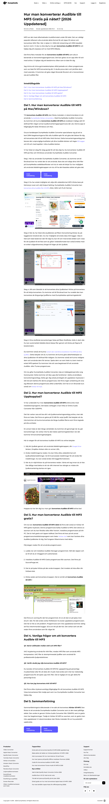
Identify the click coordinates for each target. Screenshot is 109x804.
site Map (86, 758)
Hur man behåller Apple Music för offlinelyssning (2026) (49, 784)
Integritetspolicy (89, 772)
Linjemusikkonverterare (10, 771)
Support (82, 3)
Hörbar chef (63, 536)
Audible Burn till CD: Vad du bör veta (43, 775)
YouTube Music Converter (11, 758)
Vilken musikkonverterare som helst (11, 785)
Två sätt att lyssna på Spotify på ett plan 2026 (46, 778)
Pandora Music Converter (11, 769)
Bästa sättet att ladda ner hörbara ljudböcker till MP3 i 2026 (50, 753)
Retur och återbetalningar (92, 775)
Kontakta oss (88, 767)
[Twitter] (85, 791)
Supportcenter (88, 749)
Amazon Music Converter (11, 763)
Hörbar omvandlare (9, 760)
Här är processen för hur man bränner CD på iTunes (48, 756)
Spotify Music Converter (10, 755)
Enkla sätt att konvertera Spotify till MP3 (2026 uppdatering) (50, 750)
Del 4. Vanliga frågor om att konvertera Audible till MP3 (45, 96)
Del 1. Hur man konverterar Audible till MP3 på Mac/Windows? (48, 87)
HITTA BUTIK (67, 3)
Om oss (86, 764)
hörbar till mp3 (37, 386)
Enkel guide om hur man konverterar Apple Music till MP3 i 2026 (52, 781)
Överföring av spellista (10, 779)
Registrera (102, 3)
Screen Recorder (8, 781)
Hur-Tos (86, 752)
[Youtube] (94, 791)
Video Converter (8, 749)
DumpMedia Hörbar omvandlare (42, 118)
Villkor (86, 770)
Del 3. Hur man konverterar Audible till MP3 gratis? (43, 93)
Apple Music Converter (10, 752)
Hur (76, 3)
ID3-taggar (81, 141)
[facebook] (89, 791)
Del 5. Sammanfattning (33, 99)
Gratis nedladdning (30, 174)
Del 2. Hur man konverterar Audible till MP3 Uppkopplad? (46, 90)
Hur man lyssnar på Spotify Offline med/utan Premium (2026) (51, 759)
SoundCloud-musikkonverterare (9, 775)
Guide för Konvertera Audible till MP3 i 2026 (45, 762)
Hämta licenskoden (90, 755)
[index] (10, 3)
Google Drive (76, 446)
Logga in (93, 3)
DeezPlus (6, 766)
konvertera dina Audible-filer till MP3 (36, 188)
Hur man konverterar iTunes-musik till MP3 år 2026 (47, 765)
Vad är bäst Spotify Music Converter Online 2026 (47, 772)
